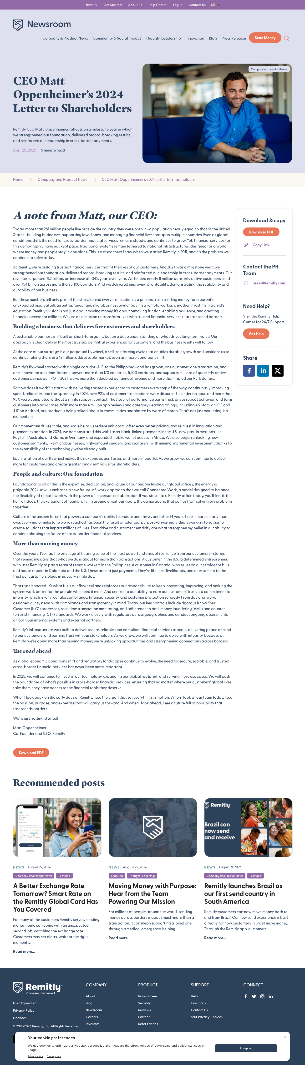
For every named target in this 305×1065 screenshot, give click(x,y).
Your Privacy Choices (207, 1017)
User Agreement (25, 1003)
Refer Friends (148, 1024)
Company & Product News (65, 38)
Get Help (256, 333)
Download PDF (31, 752)
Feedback (199, 1003)
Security (144, 1003)
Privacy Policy (24, 1010)
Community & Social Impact (117, 38)
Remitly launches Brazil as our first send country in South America (243, 893)
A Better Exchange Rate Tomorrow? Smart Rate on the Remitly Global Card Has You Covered (55, 897)
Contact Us (197, 5)
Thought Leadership (163, 38)
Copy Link (261, 244)
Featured (64, 875)
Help (194, 996)
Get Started (113, 5)
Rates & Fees (147, 996)
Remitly (91, 5)
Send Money (265, 37)
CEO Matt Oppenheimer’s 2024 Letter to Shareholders (148, 179)
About (90, 996)
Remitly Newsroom (42, 25)
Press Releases (234, 38)
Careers (92, 1017)
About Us (135, 5)
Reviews (144, 1010)
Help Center (157, 5)
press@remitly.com (269, 283)
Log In (177, 5)
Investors (92, 1024)
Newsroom (94, 1010)
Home (18, 179)
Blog (213, 38)
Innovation (195, 38)
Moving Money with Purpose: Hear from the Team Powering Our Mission (153, 893)
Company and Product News (62, 179)
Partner (144, 1017)
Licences (19, 1018)
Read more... (24, 951)
